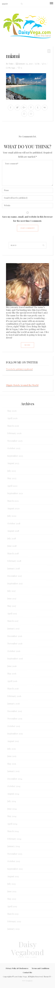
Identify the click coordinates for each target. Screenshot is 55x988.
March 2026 (13, 425)
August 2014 (13, 793)
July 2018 (11, 538)
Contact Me (27, 972)
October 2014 (13, 786)
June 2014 (12, 808)
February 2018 (14, 560)
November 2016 (14, 643)
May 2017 (11, 606)
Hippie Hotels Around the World (22, 385)
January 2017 (13, 628)
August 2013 (13, 876)
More (27, 345)
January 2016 (13, 703)
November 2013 (14, 853)
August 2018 (13, 530)
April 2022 (12, 485)
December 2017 (14, 575)
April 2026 (12, 418)
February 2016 (14, 696)
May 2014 (11, 816)
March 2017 (12, 621)
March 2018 (13, 553)
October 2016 (13, 651)
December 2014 (14, 778)
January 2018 (13, 568)
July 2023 (11, 470)
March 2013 (12, 913)
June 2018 (11, 545)
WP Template (27, 980)
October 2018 (13, 523)
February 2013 (14, 921)
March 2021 (13, 500)
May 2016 (11, 673)
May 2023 (11, 478)
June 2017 (11, 598)
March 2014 (13, 831)
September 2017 (15, 583)
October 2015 (13, 726)
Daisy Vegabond (27, 948)
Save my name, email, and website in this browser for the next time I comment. (27, 218)
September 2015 (15, 733)
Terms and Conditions (40, 968)
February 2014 (14, 838)
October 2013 (13, 861)
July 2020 (11, 515)
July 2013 (11, 883)
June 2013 (11, 891)
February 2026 (14, 433)
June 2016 (12, 666)
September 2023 (15, 455)
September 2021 (15, 493)
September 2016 (15, 658)
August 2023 (13, 463)
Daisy (11, 63)
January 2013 (13, 928)
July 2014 (11, 801)
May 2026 (12, 410)
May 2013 (11, 898)
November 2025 (14, 440)
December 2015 (14, 711)
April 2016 (12, 681)
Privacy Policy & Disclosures (17, 968)
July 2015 (11, 748)
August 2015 (13, 741)
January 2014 (13, 846)
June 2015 (11, 756)
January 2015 (13, 771)
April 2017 (12, 613)
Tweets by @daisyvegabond (19, 369)
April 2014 (12, 823)
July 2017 (11, 591)
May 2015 (11, 763)
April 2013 (12, 906)
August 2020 (13, 508)
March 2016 (13, 688)
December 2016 (14, 636)
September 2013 (15, 868)
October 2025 (13, 448)
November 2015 (14, 718)
